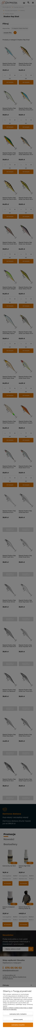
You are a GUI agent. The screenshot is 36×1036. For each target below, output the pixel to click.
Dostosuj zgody (18, 1019)
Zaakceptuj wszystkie (18, 1025)
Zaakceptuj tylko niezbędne (18, 1014)
